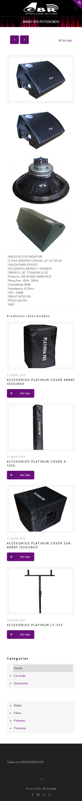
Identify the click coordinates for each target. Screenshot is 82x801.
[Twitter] (38, 794)
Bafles (18, 705)
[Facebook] (32, 794)
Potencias (20, 728)
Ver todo (67, 40)
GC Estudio (49, 788)
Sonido (18, 668)
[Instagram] (49, 794)
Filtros (17, 713)
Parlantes (19, 720)
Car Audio (20, 675)
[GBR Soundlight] (41, 8)
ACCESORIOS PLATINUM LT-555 (35, 625)
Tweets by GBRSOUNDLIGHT (25, 762)
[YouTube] (44, 794)
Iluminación (21, 683)
